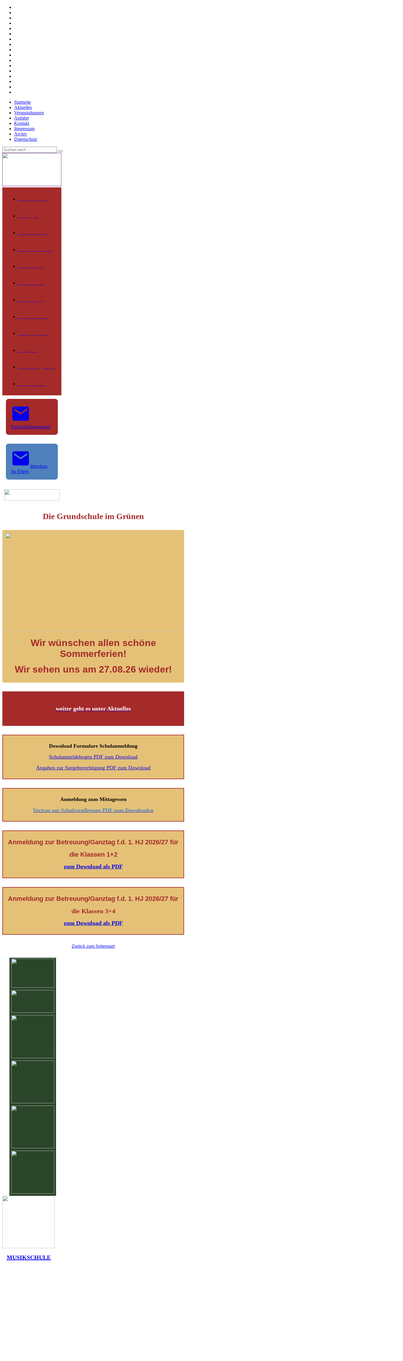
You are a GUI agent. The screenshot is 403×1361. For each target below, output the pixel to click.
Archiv (20, 133)
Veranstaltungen (29, 112)
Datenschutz (25, 139)
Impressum (24, 128)
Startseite (22, 102)
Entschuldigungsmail (30, 426)
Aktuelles (23, 107)
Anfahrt (21, 117)
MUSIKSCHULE (29, 1257)
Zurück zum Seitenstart (93, 946)
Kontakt (21, 123)
